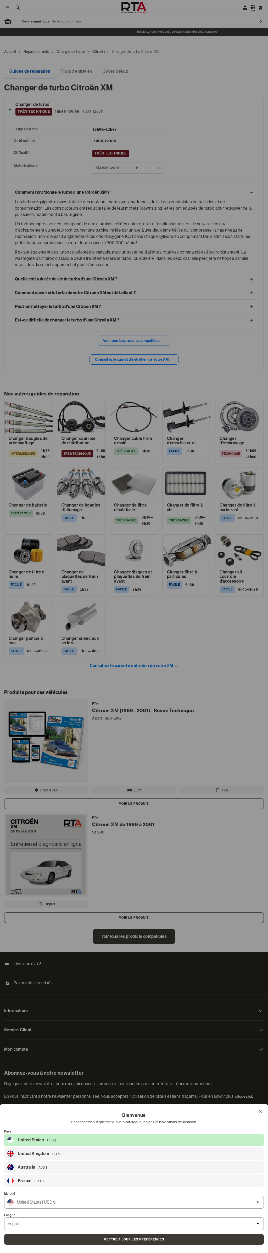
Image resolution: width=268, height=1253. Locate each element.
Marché (9, 1193)
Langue (9, 1215)
